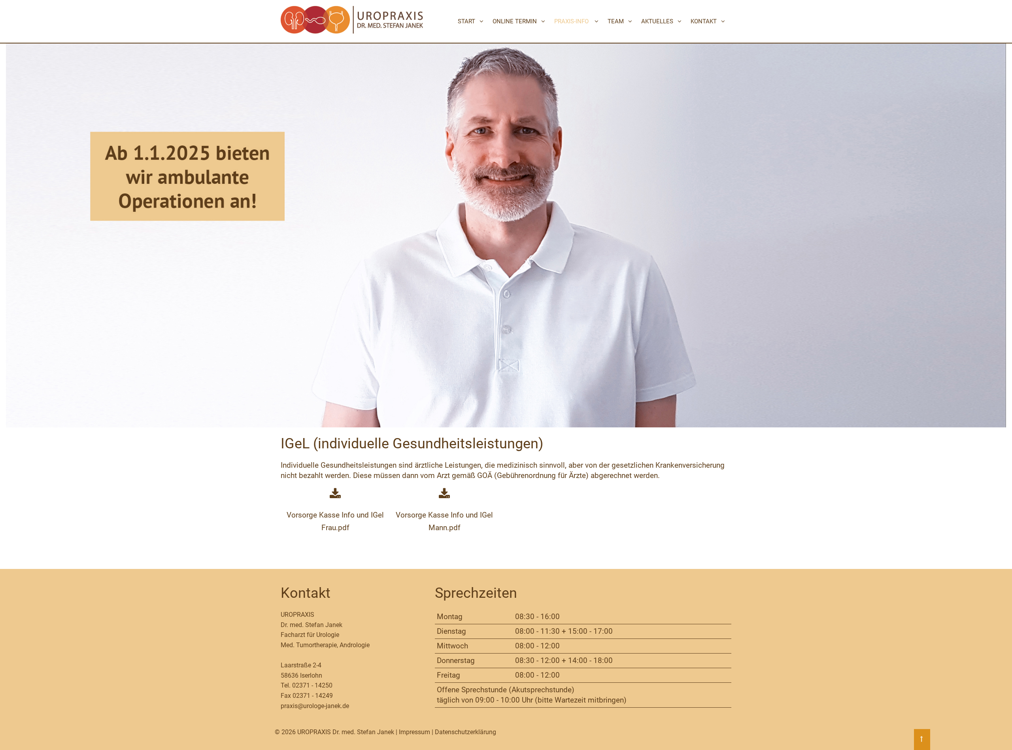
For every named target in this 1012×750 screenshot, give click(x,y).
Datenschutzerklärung (465, 732)
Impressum (414, 732)
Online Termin (515, 21)
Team (616, 21)
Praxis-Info (571, 21)
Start (466, 21)
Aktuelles (657, 21)
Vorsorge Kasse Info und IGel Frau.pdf (335, 521)
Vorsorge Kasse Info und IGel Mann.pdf (444, 521)
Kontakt (704, 21)
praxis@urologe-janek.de (315, 706)
